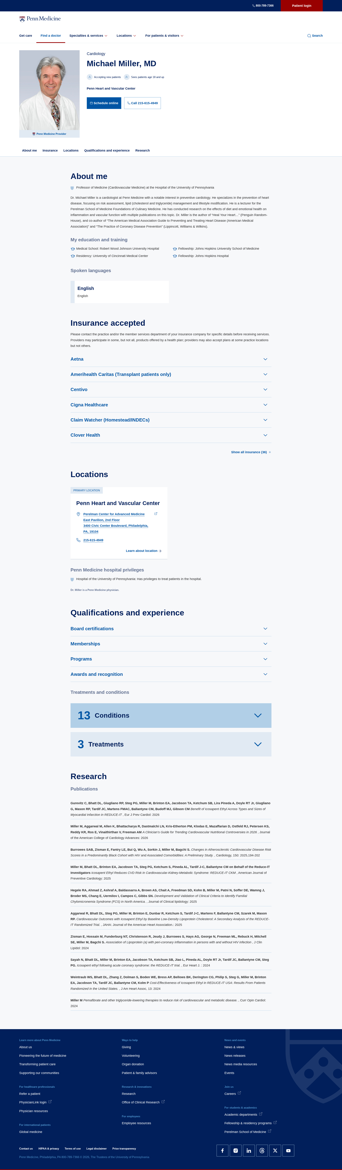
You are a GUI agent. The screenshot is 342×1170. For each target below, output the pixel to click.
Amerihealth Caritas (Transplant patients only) (121, 374)
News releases (234, 1055)
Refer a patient (29, 1094)
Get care (25, 35)
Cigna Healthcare (89, 404)
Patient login (301, 5)
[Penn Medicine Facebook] (222, 1150)
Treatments (101, 744)
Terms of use (73, 1148)
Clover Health (85, 435)
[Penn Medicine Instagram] (235, 1150)
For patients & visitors (162, 35)
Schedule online (106, 103)
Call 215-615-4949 (144, 103)
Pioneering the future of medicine (42, 1055)
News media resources (240, 1064)
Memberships (85, 643)
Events (229, 1073)
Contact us (26, 1148)
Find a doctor (51, 35)
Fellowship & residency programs (248, 1123)
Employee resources (136, 1123)
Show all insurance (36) (249, 452)
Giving (126, 1047)
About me (29, 150)
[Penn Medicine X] (275, 1150)
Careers (230, 1094)
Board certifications (92, 628)
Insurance (50, 150)
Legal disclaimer (96, 1148)
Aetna (77, 359)
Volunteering (131, 1055)
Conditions (103, 715)
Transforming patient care (37, 1064)
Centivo (79, 389)
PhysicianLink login (32, 1102)
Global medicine (30, 1132)
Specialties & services (86, 35)
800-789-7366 (265, 5)
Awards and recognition (97, 674)
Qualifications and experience (107, 150)
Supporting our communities (39, 1073)
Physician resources (33, 1111)
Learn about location (141, 551)
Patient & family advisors (139, 1073)
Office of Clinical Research (141, 1102)
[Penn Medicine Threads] (262, 1150)
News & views (234, 1047)
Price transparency (124, 1148)
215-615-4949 (93, 540)
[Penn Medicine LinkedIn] (249, 1150)
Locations (124, 35)
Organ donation (133, 1064)
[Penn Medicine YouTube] (288, 1150)
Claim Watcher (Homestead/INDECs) (110, 420)
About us (25, 1047)
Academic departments (240, 1114)
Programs (81, 659)
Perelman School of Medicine (245, 1132)
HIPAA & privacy (48, 1148)
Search (317, 35)
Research (142, 150)
